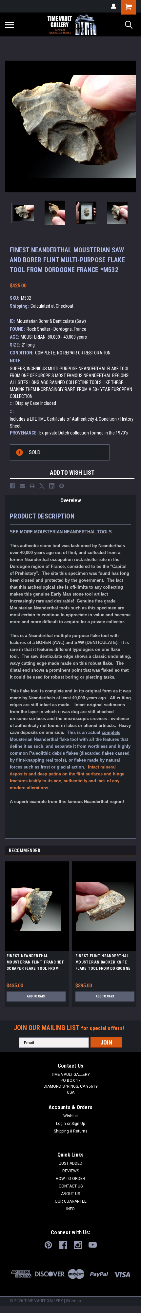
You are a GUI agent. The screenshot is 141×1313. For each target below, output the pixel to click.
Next (131, 126)
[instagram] (78, 1245)
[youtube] (93, 1245)
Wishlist (70, 1116)
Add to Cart (36, 996)
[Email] (22, 486)
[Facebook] (12, 486)
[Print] (32, 486)
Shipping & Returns (71, 1131)
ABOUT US (70, 1193)
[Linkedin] (51, 486)
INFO (70, 1209)
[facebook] (63, 1245)
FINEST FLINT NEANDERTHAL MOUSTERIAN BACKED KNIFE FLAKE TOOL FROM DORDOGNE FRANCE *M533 (103, 963)
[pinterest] (48, 1245)
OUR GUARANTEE (71, 1201)
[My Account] (113, 6)
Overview (70, 500)
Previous (10, 126)
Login (61, 1123)
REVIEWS (70, 1171)
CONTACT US (71, 1186)
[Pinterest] (61, 486)
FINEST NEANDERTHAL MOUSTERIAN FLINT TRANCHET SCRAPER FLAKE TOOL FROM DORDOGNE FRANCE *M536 (35, 963)
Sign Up (78, 1123)
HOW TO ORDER (70, 1178)
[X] (42, 486)
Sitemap (73, 1301)
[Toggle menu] (9, 24)
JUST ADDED (70, 1163)
